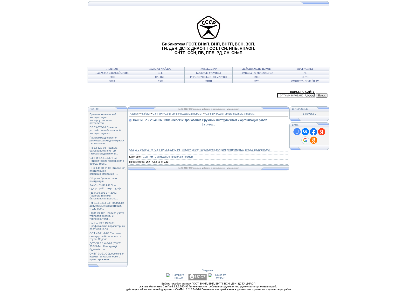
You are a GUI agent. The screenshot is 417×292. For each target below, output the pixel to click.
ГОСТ (112, 81)
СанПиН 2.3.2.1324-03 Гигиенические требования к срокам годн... (107, 160)
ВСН (112, 77)
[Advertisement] (124, 36)
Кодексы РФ (209, 68)
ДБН (160, 81)
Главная (112, 68)
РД (305, 73)
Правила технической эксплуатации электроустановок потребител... (103, 118)
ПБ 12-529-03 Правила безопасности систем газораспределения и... (104, 150)
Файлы (145, 113)
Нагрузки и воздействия (112, 73)
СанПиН (160, 77)
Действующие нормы (256, 68)
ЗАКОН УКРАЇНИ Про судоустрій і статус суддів (105, 187)
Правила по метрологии (257, 73)
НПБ (160, 73)
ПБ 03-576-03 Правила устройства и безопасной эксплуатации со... (105, 130)
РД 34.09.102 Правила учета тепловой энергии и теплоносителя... (107, 216)
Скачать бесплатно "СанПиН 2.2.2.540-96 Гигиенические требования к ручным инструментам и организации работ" (200, 149)
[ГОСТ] (89, 5)
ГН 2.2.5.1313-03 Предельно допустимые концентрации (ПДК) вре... (107, 205)
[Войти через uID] (297, 131)
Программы (305, 68)
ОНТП (305, 77)
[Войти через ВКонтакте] (305, 131)
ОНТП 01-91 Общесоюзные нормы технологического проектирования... (107, 256)
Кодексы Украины (208, 73)
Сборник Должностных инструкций (103, 179)
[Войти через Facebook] (313, 131)
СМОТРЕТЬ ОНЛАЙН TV (305, 81)
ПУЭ (256, 81)
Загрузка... (208, 124)
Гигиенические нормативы (208, 77)
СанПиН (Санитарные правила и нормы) (177, 113)
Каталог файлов (160, 68)
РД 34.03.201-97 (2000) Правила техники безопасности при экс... (104, 195)
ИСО (256, 77)
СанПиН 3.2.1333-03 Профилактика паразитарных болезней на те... (107, 226)
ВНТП (208, 81)
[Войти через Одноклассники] (313, 140)
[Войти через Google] (305, 140)
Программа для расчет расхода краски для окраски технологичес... (107, 140)
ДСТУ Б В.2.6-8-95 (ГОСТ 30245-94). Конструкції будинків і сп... (105, 246)
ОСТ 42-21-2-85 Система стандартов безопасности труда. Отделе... (105, 236)
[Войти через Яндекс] (321, 131)
